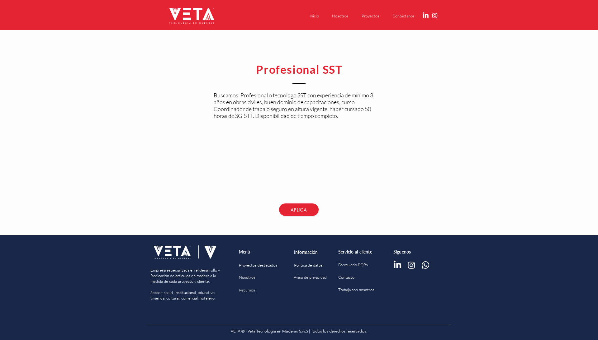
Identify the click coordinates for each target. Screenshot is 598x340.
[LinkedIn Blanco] (397, 265)
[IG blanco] (411, 265)
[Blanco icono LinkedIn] (425, 15)
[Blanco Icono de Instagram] (434, 15)
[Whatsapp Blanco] (425, 265)
